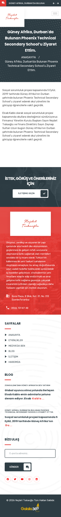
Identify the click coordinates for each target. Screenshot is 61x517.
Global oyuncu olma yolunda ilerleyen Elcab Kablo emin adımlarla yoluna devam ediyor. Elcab (29, 394)
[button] (54, 3)
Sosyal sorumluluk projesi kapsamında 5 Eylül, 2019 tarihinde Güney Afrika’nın (31, 421)
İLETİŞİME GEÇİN (26, 193)
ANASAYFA (28, 57)
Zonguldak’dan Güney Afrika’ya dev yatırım (27, 385)
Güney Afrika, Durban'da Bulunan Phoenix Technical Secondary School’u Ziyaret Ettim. (29, 411)
